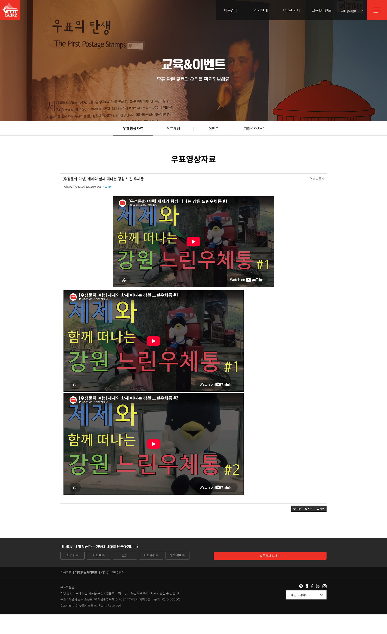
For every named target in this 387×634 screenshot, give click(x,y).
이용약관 (66, 572)
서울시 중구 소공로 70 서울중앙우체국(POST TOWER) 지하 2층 (109, 599)
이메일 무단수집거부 (114, 572)
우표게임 (173, 128)
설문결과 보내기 (270, 555)
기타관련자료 (254, 128)
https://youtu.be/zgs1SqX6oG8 (89, 186)
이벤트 (214, 128)
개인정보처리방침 (86, 572)
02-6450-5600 (171, 599)
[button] (297, 509)
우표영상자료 (133, 128)
